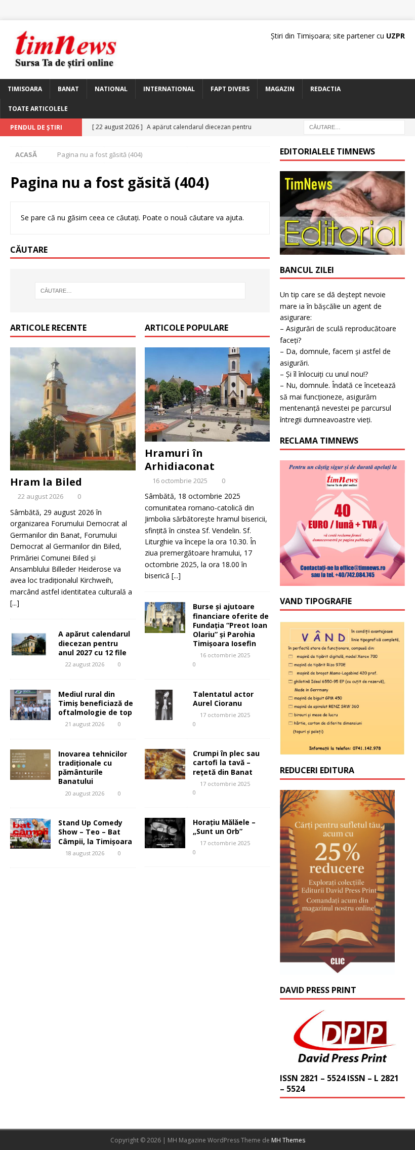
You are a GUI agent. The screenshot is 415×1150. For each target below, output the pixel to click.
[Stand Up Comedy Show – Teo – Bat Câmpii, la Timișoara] (30, 833)
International (169, 89)
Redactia (325, 89)
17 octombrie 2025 (225, 715)
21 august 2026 (84, 724)
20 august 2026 (84, 793)
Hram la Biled (47, 482)
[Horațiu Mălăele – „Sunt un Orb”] (165, 833)
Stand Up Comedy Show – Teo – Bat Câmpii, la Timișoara (95, 832)
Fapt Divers (230, 89)
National (111, 89)
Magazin (280, 89)
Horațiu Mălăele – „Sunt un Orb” (224, 826)
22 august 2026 (40, 496)
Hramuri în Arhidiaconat (180, 459)
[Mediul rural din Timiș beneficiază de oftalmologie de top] (30, 705)
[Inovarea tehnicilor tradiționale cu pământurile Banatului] (30, 764)
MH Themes (288, 1140)
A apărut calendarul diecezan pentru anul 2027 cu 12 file (94, 643)
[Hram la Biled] (73, 409)
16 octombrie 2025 (180, 480)
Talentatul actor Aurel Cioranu (223, 698)
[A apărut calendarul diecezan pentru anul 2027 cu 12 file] (30, 644)
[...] (14, 603)
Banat (68, 89)
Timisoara (25, 89)
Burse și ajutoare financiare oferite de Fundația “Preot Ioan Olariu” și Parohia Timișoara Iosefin (231, 625)
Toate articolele (38, 108)
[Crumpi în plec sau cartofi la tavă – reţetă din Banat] (165, 764)
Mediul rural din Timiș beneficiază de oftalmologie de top (95, 703)
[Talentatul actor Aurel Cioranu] (165, 705)
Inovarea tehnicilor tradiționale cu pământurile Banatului (92, 767)
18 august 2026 (84, 853)
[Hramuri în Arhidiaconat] (207, 394)
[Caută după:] (354, 126)
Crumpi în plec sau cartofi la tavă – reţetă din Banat (226, 762)
